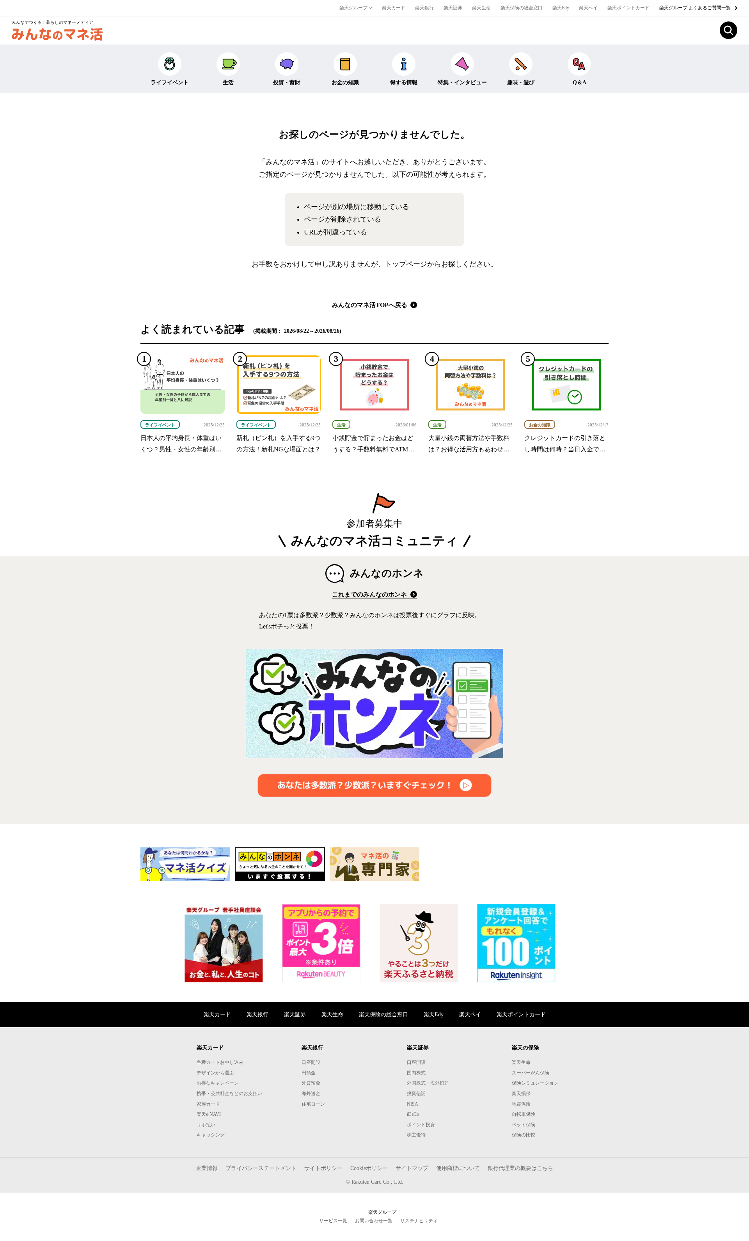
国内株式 (416, 1073)
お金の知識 (345, 82)
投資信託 (416, 1093)
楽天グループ (354, 8)
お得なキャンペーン (218, 1083)
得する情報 (403, 82)
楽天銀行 (424, 8)
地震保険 (521, 1104)
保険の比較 (523, 1135)
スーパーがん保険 (530, 1073)
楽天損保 (521, 1093)
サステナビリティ (419, 1220)
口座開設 (311, 1062)
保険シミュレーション (535, 1083)
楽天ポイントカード (628, 8)
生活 (228, 82)
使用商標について (458, 1168)
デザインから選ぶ (215, 1073)
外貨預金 (311, 1083)
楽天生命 (481, 8)
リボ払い (206, 1124)
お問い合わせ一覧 (373, 1220)
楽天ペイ (588, 8)
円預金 (309, 1073)
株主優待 (416, 1135)
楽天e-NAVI (209, 1114)
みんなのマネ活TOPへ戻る (370, 305)
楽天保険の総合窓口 (522, 8)
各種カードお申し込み (220, 1062)
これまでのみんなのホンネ (370, 594)
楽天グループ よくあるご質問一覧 (695, 8)
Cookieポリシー (369, 1168)
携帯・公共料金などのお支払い (229, 1093)
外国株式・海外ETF (427, 1083)
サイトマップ (412, 1168)
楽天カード (393, 8)
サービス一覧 (333, 1220)
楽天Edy (560, 8)
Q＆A (579, 82)
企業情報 (207, 1168)
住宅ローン (313, 1104)
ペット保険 (523, 1124)
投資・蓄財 (286, 82)
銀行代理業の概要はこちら (520, 1168)
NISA (412, 1104)
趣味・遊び (520, 82)
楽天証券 (453, 8)
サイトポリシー (323, 1168)
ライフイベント (170, 82)
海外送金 (311, 1093)
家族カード (208, 1104)
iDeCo (413, 1114)
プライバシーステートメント (260, 1168)
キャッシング (211, 1135)
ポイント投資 (421, 1124)
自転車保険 (523, 1114)
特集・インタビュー (462, 82)
